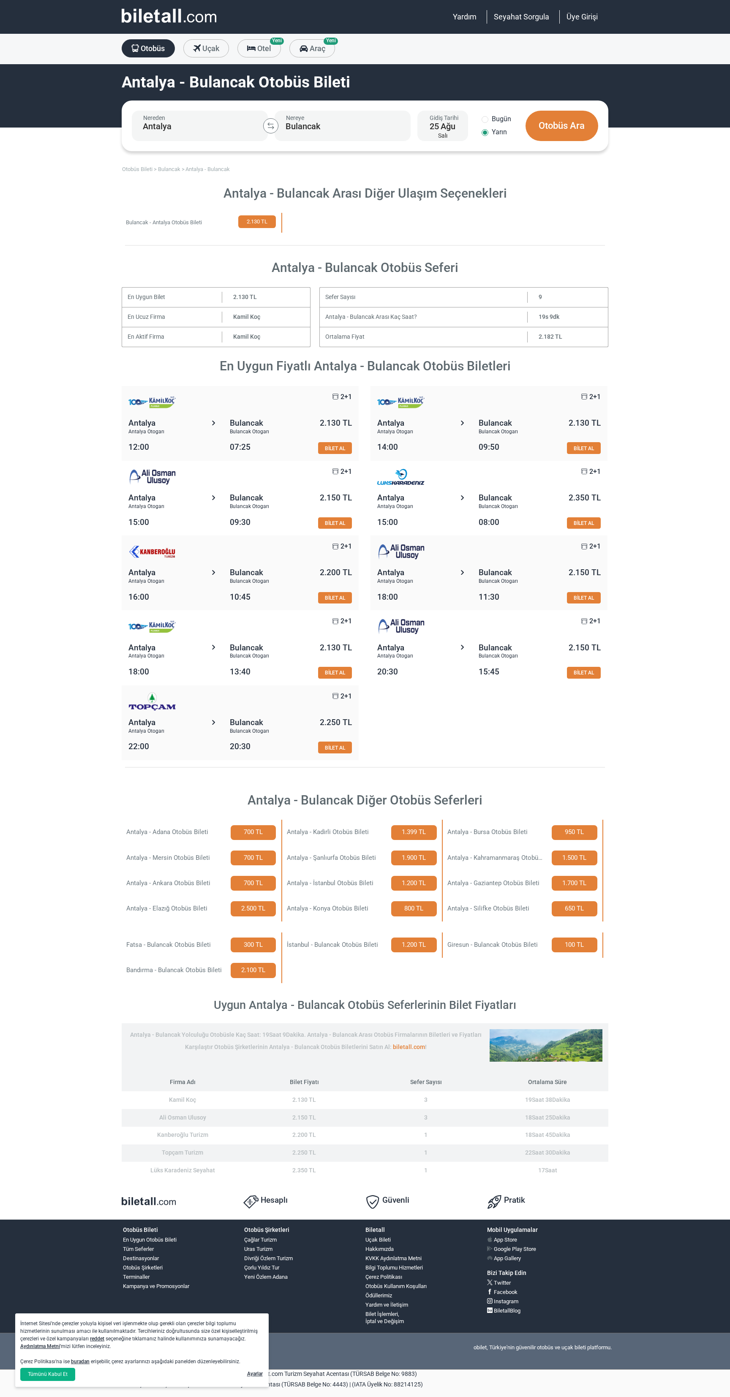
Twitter (502, 1283)
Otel (268, 46)
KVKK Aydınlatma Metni (393, 1258)
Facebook (505, 1292)
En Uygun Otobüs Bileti (150, 1240)
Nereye (295, 117)
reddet (97, 1339)
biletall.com (409, 1047)
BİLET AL (335, 448)
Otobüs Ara (562, 125)
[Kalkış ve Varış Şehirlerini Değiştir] (270, 125)
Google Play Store (514, 1249)
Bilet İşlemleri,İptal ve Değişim (384, 1317)
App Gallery (507, 1258)
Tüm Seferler (138, 1249)
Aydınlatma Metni (40, 1346)
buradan (80, 1361)
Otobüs (152, 48)
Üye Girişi (582, 16)
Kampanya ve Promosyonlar (156, 1286)
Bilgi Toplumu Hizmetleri (394, 1267)
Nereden (154, 117)
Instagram (505, 1301)
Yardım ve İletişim (386, 1305)
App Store (505, 1240)
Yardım (465, 16)
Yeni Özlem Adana (266, 1277)
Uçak (210, 48)
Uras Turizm (258, 1249)
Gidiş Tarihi (444, 117)
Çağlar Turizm (260, 1240)
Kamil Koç (246, 317)
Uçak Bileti (378, 1240)
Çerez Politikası (383, 1277)
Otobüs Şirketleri (143, 1267)
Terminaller (136, 1277)
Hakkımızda (379, 1249)
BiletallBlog (506, 1310)
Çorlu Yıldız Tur (261, 1267)
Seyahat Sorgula (521, 16)
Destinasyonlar (141, 1258)
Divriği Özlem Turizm (268, 1258)
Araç (321, 46)
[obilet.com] (169, 23)
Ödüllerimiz (378, 1295)
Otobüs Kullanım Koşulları (396, 1286)
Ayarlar (255, 1374)
